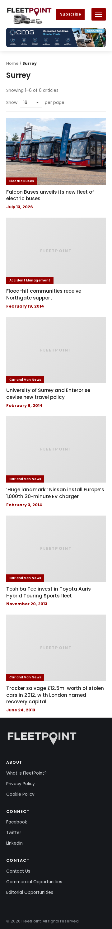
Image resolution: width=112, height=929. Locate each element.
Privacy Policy (20, 784)
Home (12, 63)
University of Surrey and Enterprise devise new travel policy (48, 393)
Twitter (13, 833)
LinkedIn (14, 843)
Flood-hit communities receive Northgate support (43, 294)
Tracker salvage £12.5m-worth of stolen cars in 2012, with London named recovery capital (55, 695)
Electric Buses (21, 181)
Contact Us (18, 871)
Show (11, 102)
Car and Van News (25, 379)
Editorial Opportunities (29, 892)
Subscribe (70, 14)
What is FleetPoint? (26, 773)
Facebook (16, 822)
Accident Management (29, 280)
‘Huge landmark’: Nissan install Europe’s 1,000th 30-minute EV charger (55, 493)
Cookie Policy (20, 794)
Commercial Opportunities (34, 882)
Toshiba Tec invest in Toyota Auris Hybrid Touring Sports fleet (48, 592)
